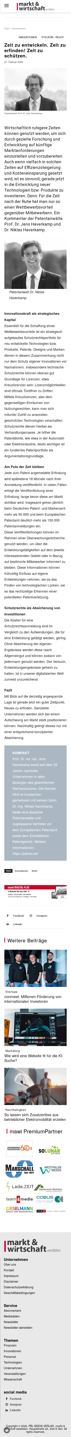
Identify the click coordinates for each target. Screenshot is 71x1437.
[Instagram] (30, 915)
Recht (34, 870)
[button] (7, 1430)
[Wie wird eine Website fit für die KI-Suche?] (35, 1027)
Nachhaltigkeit (15, 1110)
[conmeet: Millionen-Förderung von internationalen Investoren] (35, 968)
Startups (11, 992)
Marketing (12, 1051)
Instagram (41, 915)
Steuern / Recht (52, 37)
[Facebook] (7, 915)
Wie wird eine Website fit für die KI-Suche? (33, 1058)
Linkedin (17, 924)
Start (6, 28)
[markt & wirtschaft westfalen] (35, 6)
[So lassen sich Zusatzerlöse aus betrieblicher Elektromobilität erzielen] (35, 1086)
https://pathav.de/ (25, 853)
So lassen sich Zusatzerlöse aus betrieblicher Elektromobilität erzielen (35, 1117)
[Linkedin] (7, 924)
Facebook (18, 915)
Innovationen (19, 28)
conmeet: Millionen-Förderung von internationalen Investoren (33, 999)
